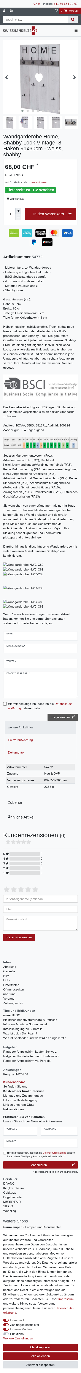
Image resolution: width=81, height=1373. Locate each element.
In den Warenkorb (48, 214)
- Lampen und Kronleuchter (32, 1227)
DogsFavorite (12, 1197)
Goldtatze (9, 1192)
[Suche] (73, 19)
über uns (9, 994)
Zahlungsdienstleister (24, 1324)
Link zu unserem (18, 1104)
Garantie (9, 971)
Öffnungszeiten (13, 989)
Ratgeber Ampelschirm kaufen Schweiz (30, 1051)
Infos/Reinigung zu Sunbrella (23, 1029)
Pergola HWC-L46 (15, 1074)
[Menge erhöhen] (18, 211)
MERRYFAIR (12, 1201)
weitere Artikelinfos (20, 727)
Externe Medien (21, 1329)
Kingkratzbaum (13, 1188)
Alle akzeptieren (40, 1347)
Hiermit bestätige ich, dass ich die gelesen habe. (40, 706)
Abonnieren (39, 1165)
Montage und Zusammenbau (23, 1095)
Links (6, 980)
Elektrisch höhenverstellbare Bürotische (30, 1019)
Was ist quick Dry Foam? (20, 1033)
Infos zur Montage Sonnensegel (25, 1024)
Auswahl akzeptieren (40, 1365)
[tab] (40, 727)
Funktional (17, 1334)
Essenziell (17, 1320)
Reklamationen (13, 1109)
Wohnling (9, 1211)
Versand (8, 998)
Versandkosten (38, 182)
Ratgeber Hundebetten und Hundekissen (31, 1056)
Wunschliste (16, 198)
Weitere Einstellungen (18, 1338)
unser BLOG (11, 1015)
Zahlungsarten (13, 1003)
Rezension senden (19, 937)
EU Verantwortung (20, 740)
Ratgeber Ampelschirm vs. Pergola (27, 1060)
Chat (36, 3)
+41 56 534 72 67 (66, 3)
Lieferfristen (11, 985)
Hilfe (6, 975)
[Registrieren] (12, 11)
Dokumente (16, 752)
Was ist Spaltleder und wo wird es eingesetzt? (34, 1038)
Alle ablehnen (40, 1356)
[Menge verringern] (18, 217)
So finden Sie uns (15, 1086)
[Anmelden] (5, 11)
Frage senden (60, 717)
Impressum (66, 1299)
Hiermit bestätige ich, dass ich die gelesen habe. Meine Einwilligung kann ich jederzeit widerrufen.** (41, 1154)
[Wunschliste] (56, 11)
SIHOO (8, 1206)
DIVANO (8, 1183)
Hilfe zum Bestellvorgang (20, 1100)
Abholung (9, 966)
